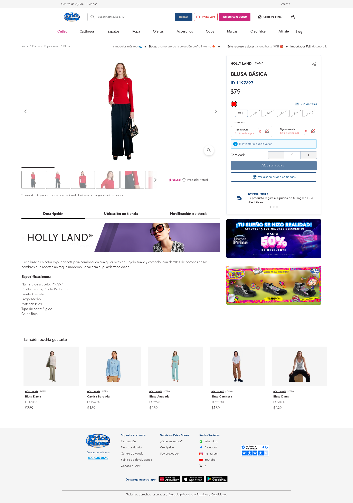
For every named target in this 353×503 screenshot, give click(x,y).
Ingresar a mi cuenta (234, 17)
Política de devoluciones (136, 460)
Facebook (211, 447)
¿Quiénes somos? (171, 441)
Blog (298, 31)
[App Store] (193, 480)
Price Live (208, 17)
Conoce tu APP (131, 466)
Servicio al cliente (132, 484)
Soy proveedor (169, 453)
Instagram (211, 453)
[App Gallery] (169, 480)
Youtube (210, 460)
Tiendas (92, 4)
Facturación (128, 441)
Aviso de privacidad (180, 495)
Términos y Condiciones (212, 495)
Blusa (66, 46)
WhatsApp (211, 441)
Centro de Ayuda (132, 453)
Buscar (183, 17)
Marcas (232, 31)
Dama (36, 46)
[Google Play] (217, 480)
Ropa (24, 46)
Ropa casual (51, 46)
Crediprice (167, 447)
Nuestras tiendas (132, 447)
